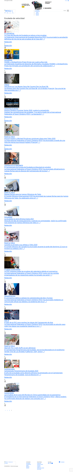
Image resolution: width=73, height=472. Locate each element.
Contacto (39, 465)
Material (37, 13)
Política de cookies (40, 467)
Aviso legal (39, 469)
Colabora (39, 466)
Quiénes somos (40, 464)
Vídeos (37, 12)
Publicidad (39, 463)
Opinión (37, 14)
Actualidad (37, 10)
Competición (37, 11)
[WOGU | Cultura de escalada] (9, 11)
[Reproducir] (5, 47)
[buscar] (68, 10)
